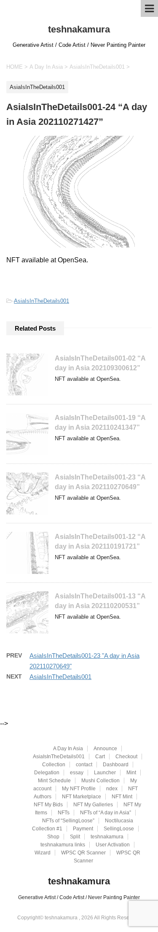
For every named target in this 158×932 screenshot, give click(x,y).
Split (75, 837)
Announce (105, 749)
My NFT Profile (79, 789)
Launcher (105, 773)
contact (84, 765)
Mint (131, 773)
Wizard (43, 853)
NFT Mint (122, 797)
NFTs (64, 813)
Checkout (126, 757)
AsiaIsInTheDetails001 (41, 301)
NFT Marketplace (81, 797)
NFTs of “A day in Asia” (105, 813)
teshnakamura (79, 29)
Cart (100, 757)
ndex (112, 789)
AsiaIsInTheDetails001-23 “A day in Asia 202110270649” (100, 482)
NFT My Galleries (93, 805)
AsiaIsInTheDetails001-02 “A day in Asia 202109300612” (100, 363)
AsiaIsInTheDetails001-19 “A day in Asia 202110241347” (100, 422)
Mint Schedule (54, 781)
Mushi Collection (100, 781)
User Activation (113, 845)
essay (76, 773)
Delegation (46, 773)
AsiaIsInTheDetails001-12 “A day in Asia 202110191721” (100, 541)
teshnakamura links (62, 845)
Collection (53, 765)
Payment (83, 829)
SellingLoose (119, 829)
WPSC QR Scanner (83, 853)
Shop (53, 837)
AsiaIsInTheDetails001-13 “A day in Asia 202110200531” (100, 601)
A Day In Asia (68, 749)
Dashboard (116, 765)
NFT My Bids (48, 805)
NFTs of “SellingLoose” (68, 821)
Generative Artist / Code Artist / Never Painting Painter (79, 897)
